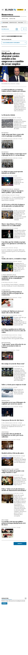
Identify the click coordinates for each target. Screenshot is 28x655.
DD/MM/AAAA (5, 29)
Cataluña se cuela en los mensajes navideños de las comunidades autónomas (13, 278)
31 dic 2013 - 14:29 (19, 475)
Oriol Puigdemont (5, 475)
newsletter (5, 598)
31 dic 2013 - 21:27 (18, 93)
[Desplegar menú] (3, 9)
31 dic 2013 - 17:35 (16, 297)
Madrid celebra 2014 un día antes (13, 453)
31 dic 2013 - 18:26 (17, 261)
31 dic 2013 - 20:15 (14, 195)
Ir (23, 29)
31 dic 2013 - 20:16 (12, 175)
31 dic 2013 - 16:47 (19, 366)
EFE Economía (4, 83)
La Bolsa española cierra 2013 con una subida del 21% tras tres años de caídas (14, 331)
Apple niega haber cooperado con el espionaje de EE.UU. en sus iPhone (14, 154)
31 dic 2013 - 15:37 (18, 406)
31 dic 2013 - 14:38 (20, 455)
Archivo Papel (5, 18)
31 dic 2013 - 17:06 (14, 350)
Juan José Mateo (5, 261)
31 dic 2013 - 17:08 (16, 335)
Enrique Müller (5, 117)
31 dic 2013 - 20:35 (16, 117)
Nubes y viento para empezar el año (14, 384)
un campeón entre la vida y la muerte (10, 469)
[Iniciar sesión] (25, 9)
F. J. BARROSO (4, 455)
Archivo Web (12, 18)
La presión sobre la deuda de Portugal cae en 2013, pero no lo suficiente (12, 435)
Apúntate (4, 603)
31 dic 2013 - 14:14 (18, 493)
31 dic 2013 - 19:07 (13, 247)
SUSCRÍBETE (20, 9)
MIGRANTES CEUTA (13, 22)
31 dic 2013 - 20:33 (17, 138)
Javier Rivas (4, 195)
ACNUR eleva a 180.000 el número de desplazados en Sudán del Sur (13, 205)
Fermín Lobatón (5, 228)
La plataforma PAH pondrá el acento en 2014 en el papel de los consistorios (12, 293)
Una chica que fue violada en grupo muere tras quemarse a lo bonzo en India (14, 243)
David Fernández (5, 335)
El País (3, 175)
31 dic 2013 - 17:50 (12, 282)
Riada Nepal (20, 22)
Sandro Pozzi (4, 315)
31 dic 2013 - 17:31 (17, 315)
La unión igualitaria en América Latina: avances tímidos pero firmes (14, 90)
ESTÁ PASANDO (5, 22)
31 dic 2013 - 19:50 (6, 208)
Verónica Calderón (6, 93)
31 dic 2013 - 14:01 (15, 527)
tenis (3, 257)
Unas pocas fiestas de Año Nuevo (13, 420)
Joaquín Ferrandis (6, 493)
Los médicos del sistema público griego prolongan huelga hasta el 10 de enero (14, 523)
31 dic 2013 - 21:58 (15, 83)
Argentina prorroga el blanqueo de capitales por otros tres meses (14, 403)
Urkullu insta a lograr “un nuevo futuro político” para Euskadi (12, 191)
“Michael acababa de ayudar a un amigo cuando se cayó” (13, 471)
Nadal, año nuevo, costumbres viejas (14, 258)
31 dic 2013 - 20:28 (17, 158)
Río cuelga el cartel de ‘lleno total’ (13, 364)
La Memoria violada (8, 115)
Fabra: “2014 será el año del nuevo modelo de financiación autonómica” (14, 489)
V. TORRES (10, 455)
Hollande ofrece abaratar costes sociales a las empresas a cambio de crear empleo (13, 59)
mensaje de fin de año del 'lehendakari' (11, 189)
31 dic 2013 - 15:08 (17, 422)
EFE (2, 247)
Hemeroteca (7, 15)
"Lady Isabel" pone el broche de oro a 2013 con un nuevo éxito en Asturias (14, 346)
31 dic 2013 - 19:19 (13, 228)
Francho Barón (5, 366)
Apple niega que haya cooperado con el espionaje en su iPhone (13, 135)
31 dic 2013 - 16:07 (12, 387)
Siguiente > (20, 543)
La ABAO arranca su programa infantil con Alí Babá (12, 172)
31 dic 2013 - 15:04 (15, 439)
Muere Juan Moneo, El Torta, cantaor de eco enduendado (12, 224)
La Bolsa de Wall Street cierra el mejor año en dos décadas (12, 312)
